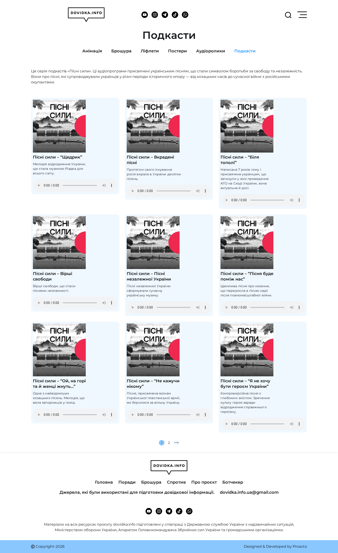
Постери (177, 51)
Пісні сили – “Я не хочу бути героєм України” (245, 383)
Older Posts (176, 442)
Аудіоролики (210, 51)
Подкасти (245, 51)
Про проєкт (204, 482)
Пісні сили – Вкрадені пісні (150, 160)
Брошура (121, 51)
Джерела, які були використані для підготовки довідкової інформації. (137, 492)
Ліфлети (150, 51)
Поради (127, 482)
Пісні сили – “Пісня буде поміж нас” (247, 276)
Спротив (176, 482)
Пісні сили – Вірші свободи (52, 276)
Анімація (92, 51)
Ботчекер (232, 482)
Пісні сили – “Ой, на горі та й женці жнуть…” (59, 383)
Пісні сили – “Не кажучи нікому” (153, 383)
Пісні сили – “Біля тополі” (240, 160)
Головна (104, 482)
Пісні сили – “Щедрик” (57, 157)
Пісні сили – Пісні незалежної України (149, 276)
